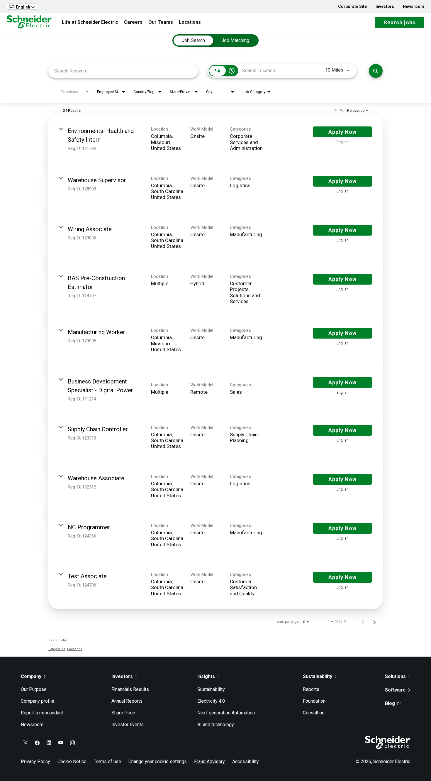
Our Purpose (34, 689)
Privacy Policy (35, 761)
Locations (190, 22)
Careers (133, 22)
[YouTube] (60, 743)
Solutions (395, 676)
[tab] (193, 40)
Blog (390, 703)
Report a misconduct (42, 713)
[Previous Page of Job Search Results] (363, 622)
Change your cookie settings (157, 761)
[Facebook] (37, 743)
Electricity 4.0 (211, 701)
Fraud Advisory (209, 761)
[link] (215, 139)
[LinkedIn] (49, 743)
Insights (206, 676)
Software (395, 690)
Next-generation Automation (226, 713)
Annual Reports (126, 701)
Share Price (123, 713)
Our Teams (160, 22)
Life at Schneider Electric (90, 22)
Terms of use (107, 761)
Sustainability (211, 689)
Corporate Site (352, 6)
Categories (56, 649)
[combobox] (123, 71)
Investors (385, 6)
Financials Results (130, 689)
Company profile (37, 701)
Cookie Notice (71, 761)
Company (31, 676)
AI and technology (215, 724)
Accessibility (245, 761)
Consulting (314, 713)
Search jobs (399, 22)
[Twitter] (25, 743)
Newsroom (413, 6)
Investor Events (127, 724)
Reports (311, 689)
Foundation (314, 701)
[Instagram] (72, 743)
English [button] (23, 7)
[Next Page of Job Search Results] (374, 622)
